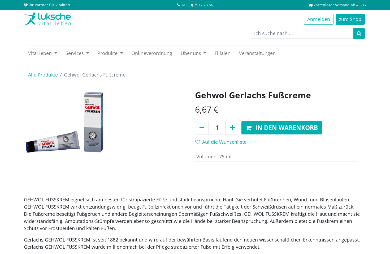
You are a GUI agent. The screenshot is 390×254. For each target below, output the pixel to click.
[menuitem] (151, 53)
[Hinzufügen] (232, 128)
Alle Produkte (43, 74)
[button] (281, 128)
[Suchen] (359, 33)
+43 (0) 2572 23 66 (197, 4)
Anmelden (318, 19)
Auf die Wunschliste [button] (224, 142)
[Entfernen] (202, 128)
